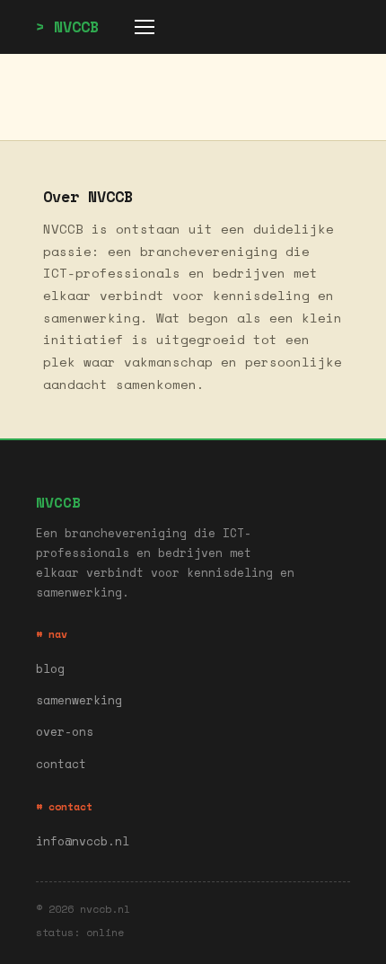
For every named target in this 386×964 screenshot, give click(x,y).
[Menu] (144, 27)
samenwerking (79, 700)
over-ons (64, 731)
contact (61, 764)
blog (50, 668)
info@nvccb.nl (82, 841)
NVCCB (76, 26)
